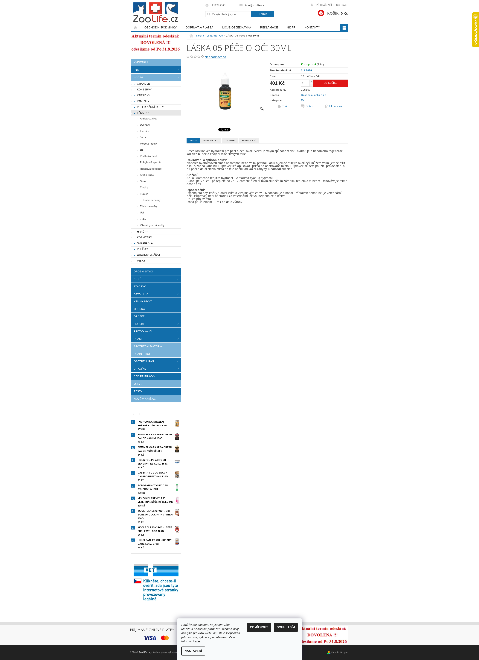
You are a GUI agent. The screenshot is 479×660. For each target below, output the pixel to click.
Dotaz (309, 106)
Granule (143, 83)
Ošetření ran (144, 361)
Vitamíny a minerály (152, 225)
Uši (142, 212)
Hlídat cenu (336, 106)
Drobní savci (143, 271)
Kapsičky (143, 95)
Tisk (284, 106)
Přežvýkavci (143, 331)
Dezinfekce (142, 353)
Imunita (144, 131)
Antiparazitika (148, 118)
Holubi (139, 323)
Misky (141, 260)
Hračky (142, 231)
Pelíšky (142, 249)
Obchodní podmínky (160, 27)
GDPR (291, 27)
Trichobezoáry (152, 199)
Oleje (138, 383)
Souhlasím (286, 627)
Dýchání (145, 124)
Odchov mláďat (148, 254)
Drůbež (139, 316)
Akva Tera (141, 293)
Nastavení (193, 651)
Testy (138, 391)
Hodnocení (249, 140)
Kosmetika (145, 237)
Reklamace (269, 27)
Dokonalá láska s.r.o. (314, 94)
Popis (193, 140)
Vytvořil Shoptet (339, 652)
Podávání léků (149, 156)
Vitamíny (140, 368)
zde (197, 641)
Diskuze (230, 140)
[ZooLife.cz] (155, 12)
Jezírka (139, 308)
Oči (142, 149)
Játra (143, 137)
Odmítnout (259, 627)
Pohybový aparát (150, 162)
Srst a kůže (147, 174)
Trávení (144, 193)
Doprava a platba (199, 27)
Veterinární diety (150, 106)
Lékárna (143, 112)
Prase (138, 338)
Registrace (340, 5)
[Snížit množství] (311, 85)
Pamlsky (143, 101)
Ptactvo (140, 286)
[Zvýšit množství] (311, 81)
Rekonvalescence (151, 168)
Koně (137, 278)
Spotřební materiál (149, 346)
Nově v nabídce (145, 398)
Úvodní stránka (135, 27)
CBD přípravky (144, 376)
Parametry (210, 140)
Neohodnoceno (215, 57)
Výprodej (141, 62)
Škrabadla (145, 243)
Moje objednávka (236, 27)
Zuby (143, 218)
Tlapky (144, 187)
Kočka (138, 77)
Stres (143, 181)
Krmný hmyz (143, 301)
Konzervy (144, 89)
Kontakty (312, 27)
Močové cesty (148, 143)
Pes (136, 69)
